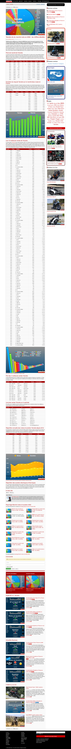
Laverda (54, 115)
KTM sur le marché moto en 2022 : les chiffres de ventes (17, 526)
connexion (38, 4)
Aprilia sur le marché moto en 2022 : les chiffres (38, 538)
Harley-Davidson (53, 110)
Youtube (50, 63)
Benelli (55, 103)
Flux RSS (23, 743)
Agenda (25, 1)
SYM (61, 121)
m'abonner (43, 4)
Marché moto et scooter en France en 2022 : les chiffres (18, 509)
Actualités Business (11, 640)
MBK (48, 117)
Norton (48, 119)
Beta (59, 103)
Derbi (54, 107)
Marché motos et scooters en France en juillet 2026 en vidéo (34, 657)
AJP (48, 103)
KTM (61, 114)
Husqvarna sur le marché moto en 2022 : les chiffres (37, 544)
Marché (7, 735)
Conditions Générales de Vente (42, 740)
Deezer (22, 741)
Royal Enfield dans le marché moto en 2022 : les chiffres (18, 538)
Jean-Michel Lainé (10, 39)
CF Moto (50, 107)
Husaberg (50, 112)
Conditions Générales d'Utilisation (42, 738)
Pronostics (8, 744)
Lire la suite (28, 607)
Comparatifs (51, 131)
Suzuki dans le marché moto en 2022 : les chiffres (38, 532)
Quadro (50, 121)
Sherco (53, 121)
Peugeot (52, 119)
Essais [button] (30, 1)
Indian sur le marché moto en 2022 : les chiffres (38, 549)
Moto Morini (53, 117)
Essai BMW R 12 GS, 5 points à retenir (34, 714)
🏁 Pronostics (45, 1)
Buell (58, 105)
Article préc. (9, 7)
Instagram (61, 63)
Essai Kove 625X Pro (52, 14)
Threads (22, 735)
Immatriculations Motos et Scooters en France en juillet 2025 (34, 701)
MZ (63, 117)
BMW (62, 103)
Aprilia (51, 103)
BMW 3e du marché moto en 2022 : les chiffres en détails (38, 515)
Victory (58, 122)
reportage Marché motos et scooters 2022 (27, 506)
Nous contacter (39, 742)
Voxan (62, 122)
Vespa (55, 122)
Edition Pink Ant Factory (40, 741)
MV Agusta (59, 117)
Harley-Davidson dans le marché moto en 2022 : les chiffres (37, 527)
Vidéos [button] (34, 1)
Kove (59, 114)
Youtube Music (24, 739)
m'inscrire (13, 568)
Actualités (15, 1)
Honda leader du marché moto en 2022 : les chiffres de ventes (38, 510)
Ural (52, 122)
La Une (7, 732)
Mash (58, 115)
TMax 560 (14, 142)
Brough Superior (50, 105)
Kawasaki (54, 114)
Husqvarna (56, 112)
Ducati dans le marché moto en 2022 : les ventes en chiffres (17, 533)
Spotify (22, 740)
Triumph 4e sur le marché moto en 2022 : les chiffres (17, 521)
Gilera (56, 108)
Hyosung (61, 112)
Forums (39, 1)
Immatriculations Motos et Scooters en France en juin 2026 (34, 612)
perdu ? (17, 568)
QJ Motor (62, 119)
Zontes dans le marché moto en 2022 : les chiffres (18, 544)
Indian (49, 114)
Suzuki (58, 121)
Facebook (55, 63)
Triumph (49, 122)
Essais (49, 29)
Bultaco (62, 105)
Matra (61, 115)
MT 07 (8, 492)
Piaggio (58, 119)
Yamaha (12, 492)
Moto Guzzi (61, 108)
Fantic (52, 108)
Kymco (50, 115)
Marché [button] (21, 1)
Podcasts (7, 740)
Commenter (16, 7)
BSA (55, 105)
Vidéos (7, 739)
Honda (61, 110)
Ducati (58, 107)
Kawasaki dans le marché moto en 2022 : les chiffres (37, 521)
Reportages (50, 68)
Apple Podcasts (24, 737)
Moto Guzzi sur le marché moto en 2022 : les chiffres (17, 549)
